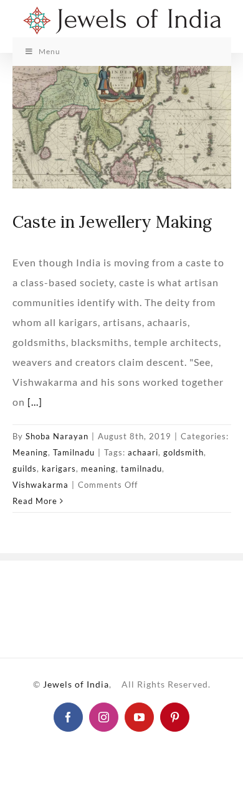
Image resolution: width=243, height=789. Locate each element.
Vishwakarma (40, 485)
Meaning (30, 452)
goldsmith (183, 452)
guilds (24, 469)
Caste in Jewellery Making (112, 221)
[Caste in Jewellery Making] (121, 127)
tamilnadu (141, 469)
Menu (49, 51)
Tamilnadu (74, 452)
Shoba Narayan (57, 436)
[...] (34, 402)
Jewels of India (76, 684)
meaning (98, 469)
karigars (59, 469)
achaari (143, 452)
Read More (34, 501)
